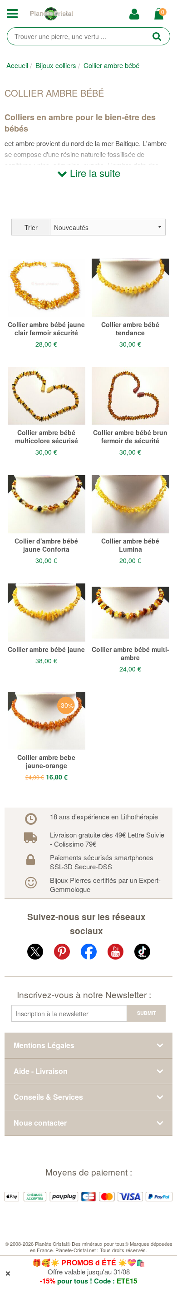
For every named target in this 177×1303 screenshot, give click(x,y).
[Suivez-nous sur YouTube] (115, 953)
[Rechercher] (157, 36)
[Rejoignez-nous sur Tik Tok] (142, 953)
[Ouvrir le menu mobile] (15, 14)
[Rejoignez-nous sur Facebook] (89, 953)
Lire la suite (93, 173)
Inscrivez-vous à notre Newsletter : (84, 994)
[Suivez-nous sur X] (35, 953)
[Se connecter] (137, 14)
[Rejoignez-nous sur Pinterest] (62, 953)
